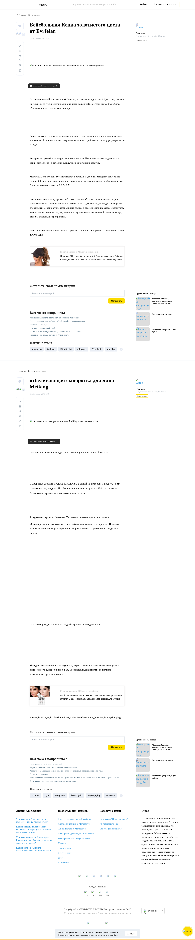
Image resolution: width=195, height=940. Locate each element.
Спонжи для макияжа (39, 774)
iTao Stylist (66, 349)
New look (96, 349)
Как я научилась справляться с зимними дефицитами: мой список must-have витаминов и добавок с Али (75, 778)
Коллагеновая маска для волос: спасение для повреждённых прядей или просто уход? (66, 771)
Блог (60, 858)
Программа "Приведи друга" (114, 819)
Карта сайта (64, 862)
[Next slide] (121, 349)
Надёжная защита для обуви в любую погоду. (49, 335)
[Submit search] (116, 4)
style (47, 795)
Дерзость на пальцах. (39, 325)
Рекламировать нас (109, 824)
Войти (143, 4)
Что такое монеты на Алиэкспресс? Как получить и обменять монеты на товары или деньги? (34, 840)
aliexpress (37, 349)
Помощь (62, 843)
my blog (111, 349)
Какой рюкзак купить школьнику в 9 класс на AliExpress (54, 318)
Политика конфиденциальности (114, 913)
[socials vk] (86, 894)
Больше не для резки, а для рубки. (164, 330)
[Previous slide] (33, 349)
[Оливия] (141, 26)
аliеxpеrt (81, 349)
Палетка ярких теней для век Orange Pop (47, 764)
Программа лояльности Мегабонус (75, 819)
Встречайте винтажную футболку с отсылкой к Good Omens (55, 331)
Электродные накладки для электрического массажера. (53, 781)
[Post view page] (143, 303)
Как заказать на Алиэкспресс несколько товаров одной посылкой (33, 849)
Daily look (60, 795)
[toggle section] (37, 859)
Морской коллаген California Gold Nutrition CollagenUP (53, 767)
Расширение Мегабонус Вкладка (74, 838)
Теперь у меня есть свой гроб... (43, 328)
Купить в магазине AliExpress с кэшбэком (79, 252)
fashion (51, 349)
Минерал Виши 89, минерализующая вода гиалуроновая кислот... (162, 301)
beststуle (110, 795)
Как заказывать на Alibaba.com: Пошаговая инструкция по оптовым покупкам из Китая (33, 829)
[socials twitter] (101, 894)
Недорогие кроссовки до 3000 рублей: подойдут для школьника (57, 321)
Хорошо (131, 934)
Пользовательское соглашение (79, 913)
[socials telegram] (108, 894)
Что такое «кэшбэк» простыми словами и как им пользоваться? (32, 820)
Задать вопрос (65, 848)
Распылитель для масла (162, 314)
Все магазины (65, 853)
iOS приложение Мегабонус (72, 828)
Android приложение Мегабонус (74, 824)
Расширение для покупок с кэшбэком (76, 833)
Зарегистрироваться (165, 4)
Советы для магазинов (111, 828)
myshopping (94, 795)
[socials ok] (94, 894)
